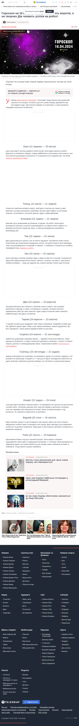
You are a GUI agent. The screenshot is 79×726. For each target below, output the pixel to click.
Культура (65, 613)
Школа (25, 574)
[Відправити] (24, 2)
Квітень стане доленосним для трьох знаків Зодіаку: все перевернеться (47, 461)
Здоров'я (25, 595)
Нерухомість (46, 566)
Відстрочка (26, 641)
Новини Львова (8, 571)
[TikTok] (70, 2)
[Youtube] (62, 2)
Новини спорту (67, 553)
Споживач (65, 602)
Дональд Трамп (47, 639)
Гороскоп (65, 599)
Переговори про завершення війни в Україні (19, 6)
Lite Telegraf (30, 457)
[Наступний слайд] (77, 7)
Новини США (47, 602)
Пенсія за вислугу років (9, 693)
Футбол (64, 557)
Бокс (63, 560)
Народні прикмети (68, 638)
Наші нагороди (43, 710)
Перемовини (7, 641)
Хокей (64, 567)
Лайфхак (65, 616)
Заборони (65, 644)
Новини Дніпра (8, 564)
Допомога (26, 581)
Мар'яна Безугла (48, 660)
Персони (45, 630)
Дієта (24, 606)
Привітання (66, 623)
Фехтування (66, 574)
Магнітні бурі (66, 619)
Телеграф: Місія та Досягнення (24, 712)
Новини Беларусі (48, 616)
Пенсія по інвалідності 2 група (10, 679)
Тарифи (45, 570)
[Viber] (56, 2)
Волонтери (7, 648)
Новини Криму (8, 584)
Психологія (27, 609)
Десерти (26, 685)
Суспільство (27, 553)
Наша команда (67, 710)
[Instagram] (68, 2)
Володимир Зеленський (46, 635)
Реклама (32, 710)
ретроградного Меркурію (27, 100)
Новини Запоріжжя (10, 574)
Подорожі (65, 609)
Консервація (27, 678)
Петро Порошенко (48, 656)
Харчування (27, 602)
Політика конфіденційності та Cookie (23, 707)
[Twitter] (65, 2)
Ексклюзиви (65, 6)
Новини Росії (46, 606)
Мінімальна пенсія (9, 688)
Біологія (6, 606)
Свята (63, 630)
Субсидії (26, 567)
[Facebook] (53, 2)
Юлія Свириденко (48, 663)
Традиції (65, 641)
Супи (24, 681)
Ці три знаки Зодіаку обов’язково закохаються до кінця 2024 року (48, 497)
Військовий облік (28, 648)
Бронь (25, 638)
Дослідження (27, 613)
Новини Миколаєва (10, 588)
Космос (5, 602)
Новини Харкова (9, 560)
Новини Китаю (47, 613)
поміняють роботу (26, 248)
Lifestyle (64, 595)
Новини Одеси (8, 567)
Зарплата (26, 557)
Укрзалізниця (46, 576)
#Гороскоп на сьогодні (26, 513)
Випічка (25, 675)
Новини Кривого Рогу (10, 577)
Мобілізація (26, 630)
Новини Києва (8, 557)
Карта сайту (6, 712)
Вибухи (5, 638)
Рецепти (25, 670)
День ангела (66, 648)
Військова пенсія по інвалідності (10, 684)
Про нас (4, 707)
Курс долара (46, 573)
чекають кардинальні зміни (16, 158)
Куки (41, 11)
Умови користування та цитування (14, 710)
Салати (25, 688)
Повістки (26, 634)
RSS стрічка (42, 712)
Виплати (26, 564)
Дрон (5, 609)
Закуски (25, 692)
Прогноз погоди (28, 584)
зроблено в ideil (71, 718)
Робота (25, 560)
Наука (4, 595)
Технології (6, 599)
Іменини (64, 651)
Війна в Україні (9, 630)
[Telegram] (59, 2)
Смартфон (7, 613)
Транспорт (46, 563)
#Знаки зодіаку (11, 513)
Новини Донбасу (9, 581)
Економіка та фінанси (47, 554)
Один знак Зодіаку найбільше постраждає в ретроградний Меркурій (47, 479)
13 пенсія (6, 675)
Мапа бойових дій (9, 634)
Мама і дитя (27, 599)
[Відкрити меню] (3, 2)
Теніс (63, 564)
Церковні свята (67, 634)
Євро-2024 (65, 571)
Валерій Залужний (48, 650)
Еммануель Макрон (49, 646)
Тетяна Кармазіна (11, 22)
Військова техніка (9, 651)
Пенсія (5, 670)
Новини (5, 553)
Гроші (44, 559)
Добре (49, 11)
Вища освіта (27, 577)
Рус (76, 2)
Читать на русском (9, 27)
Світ (43, 595)
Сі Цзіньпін (46, 643)
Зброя (5, 644)
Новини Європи (47, 599)
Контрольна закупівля (48, 6)
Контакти (55, 710)
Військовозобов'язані (30, 644)
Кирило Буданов (48, 653)
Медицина (26, 571)
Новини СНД (46, 609)
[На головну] (39, 2)
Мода (64, 606)
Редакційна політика (47, 707)
